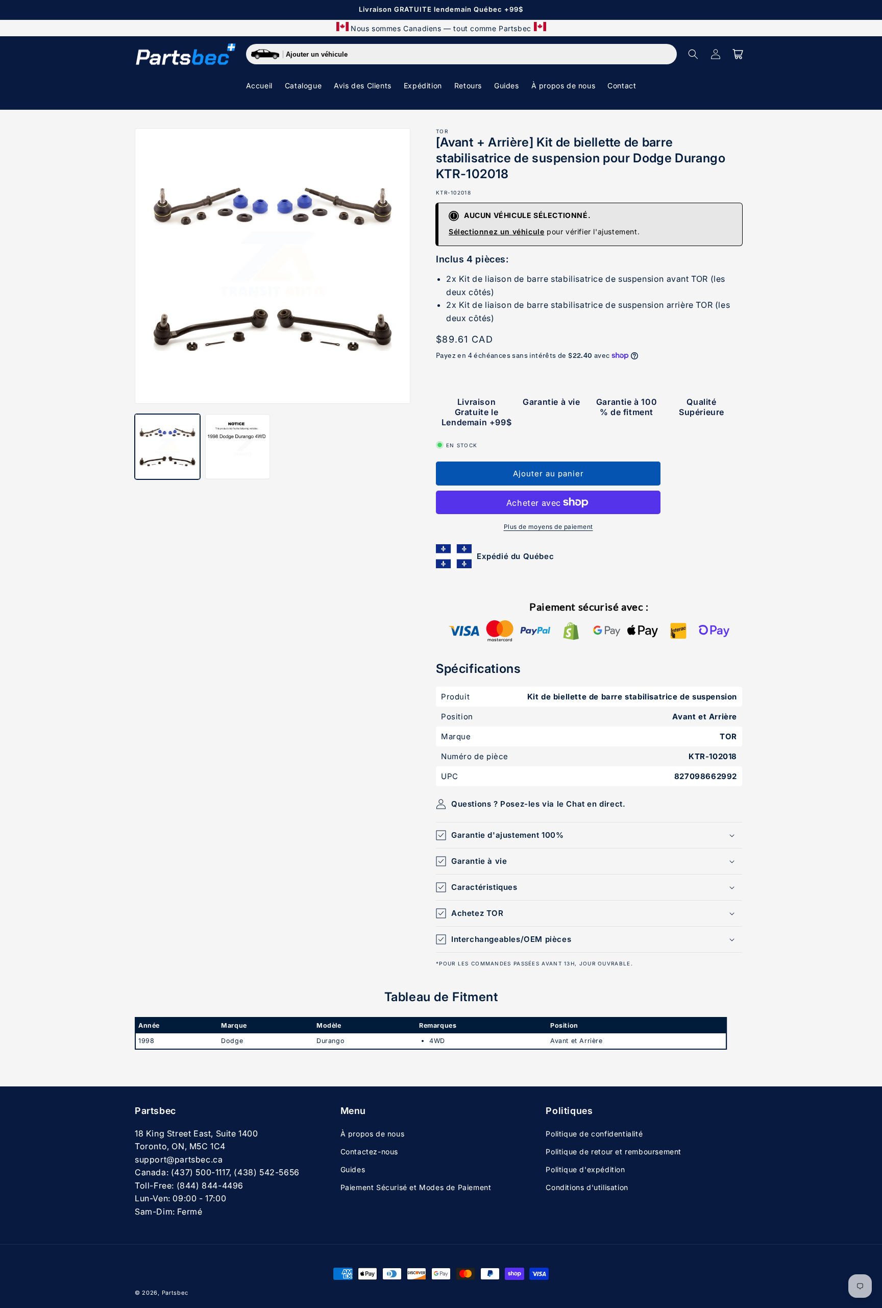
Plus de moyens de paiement (548, 526)
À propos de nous (372, 1133)
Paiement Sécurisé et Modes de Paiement (416, 1187)
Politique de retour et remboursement (613, 1151)
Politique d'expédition (585, 1169)
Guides (352, 1169)
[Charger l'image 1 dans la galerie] (167, 446)
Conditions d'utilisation (587, 1187)
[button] (693, 54)
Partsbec (175, 1292)
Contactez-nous (369, 1151)
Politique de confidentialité (594, 1133)
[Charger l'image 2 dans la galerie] (238, 446)
